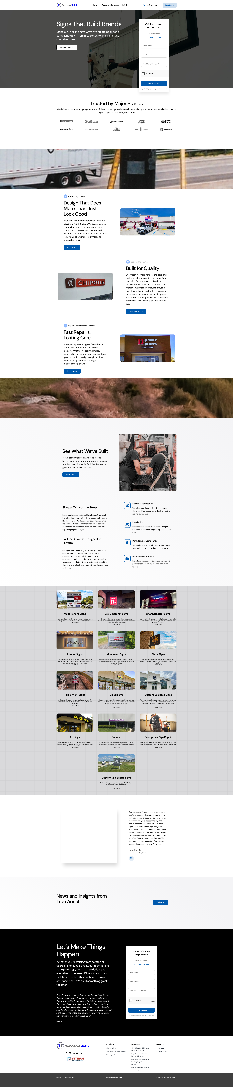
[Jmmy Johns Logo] (166, 120)
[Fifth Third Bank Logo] (91, 128)
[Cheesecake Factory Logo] (116, 120)
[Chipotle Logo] (66, 120)
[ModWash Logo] (116, 128)
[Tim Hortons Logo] (91, 120)
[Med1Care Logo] (141, 128)
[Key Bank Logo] (66, 128)
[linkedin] (81, 1053)
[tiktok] (84, 1053)
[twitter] (70, 1053)
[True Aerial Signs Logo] (66, 3)
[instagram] (74, 1053)
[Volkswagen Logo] (166, 128)
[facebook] (66, 1053)
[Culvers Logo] (141, 120)
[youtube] (77, 1053)
